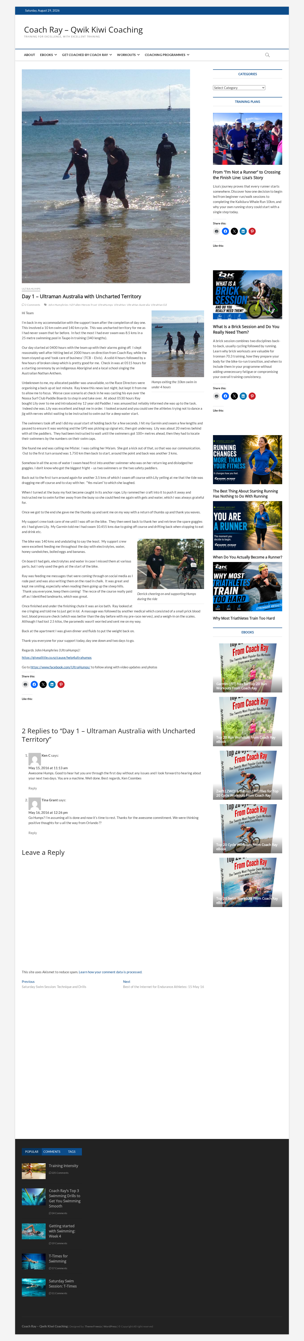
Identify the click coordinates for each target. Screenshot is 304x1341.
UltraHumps (105, 304)
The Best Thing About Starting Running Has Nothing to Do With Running (245, 494)
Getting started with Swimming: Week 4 (62, 1231)
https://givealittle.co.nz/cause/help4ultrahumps (57, 657)
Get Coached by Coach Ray (85, 55)
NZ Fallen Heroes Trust (83, 304)
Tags (71, 1151)
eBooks (46, 55)
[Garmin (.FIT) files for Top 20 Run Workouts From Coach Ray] (247, 667)
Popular (31, 1151)
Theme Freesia (93, 1326)
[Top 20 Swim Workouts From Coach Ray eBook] (247, 882)
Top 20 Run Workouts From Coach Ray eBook (246, 739)
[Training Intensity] (34, 1165)
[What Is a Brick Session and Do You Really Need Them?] (247, 294)
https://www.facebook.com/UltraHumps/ (60, 667)
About (29, 55)
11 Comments (59, 1293)
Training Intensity (63, 1165)
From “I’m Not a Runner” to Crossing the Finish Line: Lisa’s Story (246, 174)
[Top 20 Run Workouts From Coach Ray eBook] (247, 721)
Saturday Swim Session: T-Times (63, 1284)
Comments (51, 1151)
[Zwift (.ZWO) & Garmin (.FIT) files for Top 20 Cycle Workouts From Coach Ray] (247, 775)
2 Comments (32, 304)
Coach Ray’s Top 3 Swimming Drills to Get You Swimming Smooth (65, 1198)
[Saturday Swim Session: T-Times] (34, 1281)
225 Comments (60, 1172)
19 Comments (59, 1243)
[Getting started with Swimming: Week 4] (34, 1226)
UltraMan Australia (138, 304)
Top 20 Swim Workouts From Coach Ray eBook (247, 900)
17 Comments (59, 1268)
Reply (32, 788)
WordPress (110, 1326)
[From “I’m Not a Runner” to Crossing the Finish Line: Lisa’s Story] (247, 139)
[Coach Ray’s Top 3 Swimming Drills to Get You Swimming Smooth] (34, 1190)
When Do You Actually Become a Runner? (247, 557)
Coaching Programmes (165, 55)
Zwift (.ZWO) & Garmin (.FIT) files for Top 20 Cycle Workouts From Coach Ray (247, 793)
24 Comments (59, 1213)
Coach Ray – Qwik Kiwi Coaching (83, 30)
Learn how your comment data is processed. (110, 972)
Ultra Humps (31, 288)
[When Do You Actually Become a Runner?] (247, 525)
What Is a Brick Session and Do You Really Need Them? (246, 329)
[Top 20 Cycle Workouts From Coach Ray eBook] (247, 828)
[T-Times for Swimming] (34, 1256)
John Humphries (58, 304)
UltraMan (120, 304)
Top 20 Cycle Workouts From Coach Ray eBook (247, 846)
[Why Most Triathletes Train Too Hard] (247, 586)
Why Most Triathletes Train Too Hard (244, 618)
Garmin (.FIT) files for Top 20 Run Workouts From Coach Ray (241, 686)
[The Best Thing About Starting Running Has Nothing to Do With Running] (247, 459)
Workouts (126, 55)
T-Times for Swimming (58, 1259)
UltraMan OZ (159, 304)
